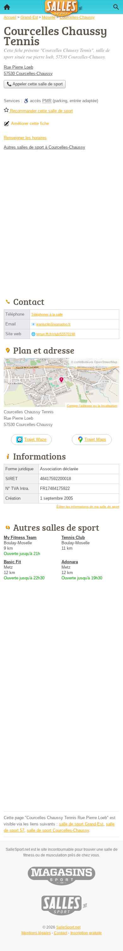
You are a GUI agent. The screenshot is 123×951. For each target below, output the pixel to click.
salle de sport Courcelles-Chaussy (58, 830)
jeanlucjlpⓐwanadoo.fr (53, 324)
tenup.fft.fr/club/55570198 (55, 334)
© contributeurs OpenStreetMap (94, 362)
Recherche (116, 7)
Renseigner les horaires (25, 137)
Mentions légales (36, 933)
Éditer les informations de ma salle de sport (87, 506)
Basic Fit (12, 561)
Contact (60, 933)
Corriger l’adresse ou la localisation (92, 405)
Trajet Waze (35, 439)
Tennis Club (73, 537)
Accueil (7, 7)
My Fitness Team (20, 537)
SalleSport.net (68, 927)
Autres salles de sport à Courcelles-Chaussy (44, 147)
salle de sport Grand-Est (81, 824)
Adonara (70, 561)
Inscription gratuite (86, 933)
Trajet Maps (95, 439)
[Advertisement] (61, 222)
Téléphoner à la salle (47, 314)
